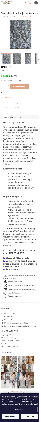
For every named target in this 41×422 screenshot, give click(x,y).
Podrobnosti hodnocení (29, 17)
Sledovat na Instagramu (19, 392)
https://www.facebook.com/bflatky (16, 323)
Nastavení (19, 409)
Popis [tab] (5, 117)
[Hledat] (24, 3)
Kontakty (4, 343)
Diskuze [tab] (21, 117)
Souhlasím (29, 416)
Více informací (32, 404)
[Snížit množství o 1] (9, 88)
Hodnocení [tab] (12, 117)
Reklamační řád (6, 335)
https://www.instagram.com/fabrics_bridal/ (20, 326)
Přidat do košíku (21, 87)
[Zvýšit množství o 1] (9, 85)
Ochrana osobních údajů (10, 341)
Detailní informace (8, 97)
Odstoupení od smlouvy (9, 346)
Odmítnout (10, 416)
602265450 (8, 316)
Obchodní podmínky (8, 338)
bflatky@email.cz (10, 313)
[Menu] (36, 3)
